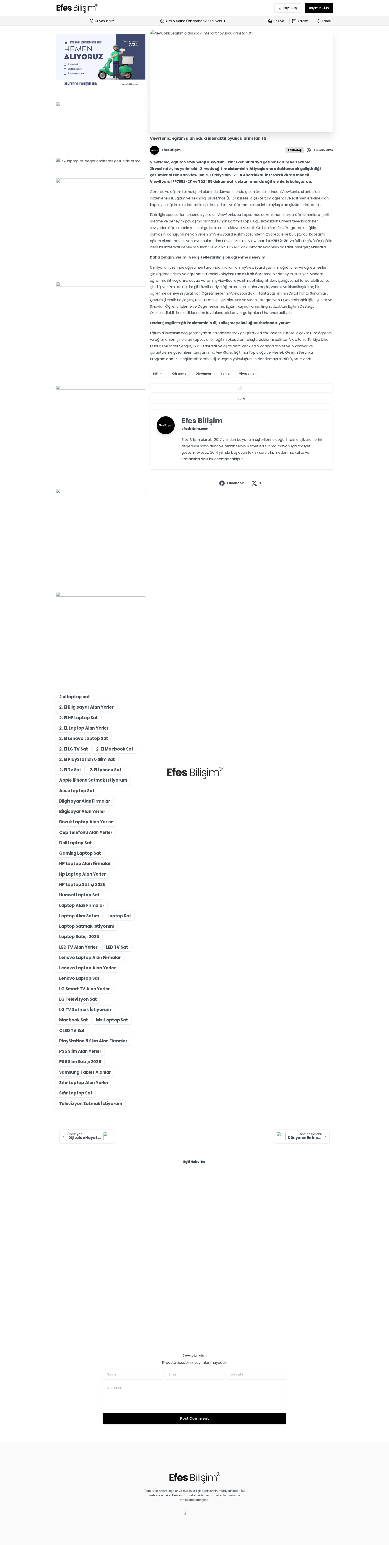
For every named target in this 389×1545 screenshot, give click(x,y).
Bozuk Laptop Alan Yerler (86, 822)
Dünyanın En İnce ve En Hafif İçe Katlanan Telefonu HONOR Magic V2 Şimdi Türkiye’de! (98, 1251)
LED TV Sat (117, 947)
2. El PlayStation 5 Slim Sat (87, 759)
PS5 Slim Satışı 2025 (80, 1062)
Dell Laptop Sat (75, 843)
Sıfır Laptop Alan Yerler (84, 1083)
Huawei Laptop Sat (79, 895)
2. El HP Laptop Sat (78, 718)
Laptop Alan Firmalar (81, 905)
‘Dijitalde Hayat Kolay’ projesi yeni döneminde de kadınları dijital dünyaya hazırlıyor (193, 1251)
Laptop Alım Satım (79, 916)
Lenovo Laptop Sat (79, 978)
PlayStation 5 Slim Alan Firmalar (93, 1041)
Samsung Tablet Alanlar (85, 1072)
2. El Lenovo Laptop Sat (83, 738)
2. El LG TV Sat (73, 749)
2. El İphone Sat (105, 770)
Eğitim (158, 373)
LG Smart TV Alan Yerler (84, 989)
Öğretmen (203, 373)
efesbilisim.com (194, 428)
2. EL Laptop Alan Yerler (84, 728)
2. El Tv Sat (70, 770)
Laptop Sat (119, 916)
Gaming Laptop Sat (80, 853)
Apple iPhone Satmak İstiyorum (93, 780)
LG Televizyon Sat (78, 999)
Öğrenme (179, 373)
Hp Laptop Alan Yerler (82, 874)
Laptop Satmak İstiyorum (86, 926)
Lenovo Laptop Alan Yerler (87, 968)
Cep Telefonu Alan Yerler (85, 832)
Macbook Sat (73, 1020)
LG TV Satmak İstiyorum (85, 1010)
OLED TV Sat (72, 1031)
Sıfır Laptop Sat (75, 1093)
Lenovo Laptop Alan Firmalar (90, 957)
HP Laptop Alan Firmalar (85, 864)
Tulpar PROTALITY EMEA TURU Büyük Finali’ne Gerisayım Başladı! (285, 1251)
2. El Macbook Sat (114, 749)
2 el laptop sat (74, 697)
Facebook (235, 483)
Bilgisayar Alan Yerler (82, 811)
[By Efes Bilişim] (65, 1225)
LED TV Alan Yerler (78, 947)
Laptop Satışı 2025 (79, 937)
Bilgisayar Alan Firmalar (84, 801)
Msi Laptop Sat (112, 1020)
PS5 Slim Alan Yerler (80, 1051)
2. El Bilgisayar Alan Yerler (86, 707)
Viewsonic (246, 373)
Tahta (225, 373)
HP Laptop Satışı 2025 (82, 884)
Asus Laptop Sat (77, 791)
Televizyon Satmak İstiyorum (90, 1104)
